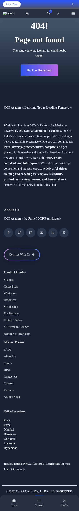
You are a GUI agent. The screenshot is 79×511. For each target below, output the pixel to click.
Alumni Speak (12, 396)
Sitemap (9, 279)
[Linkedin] (53, 232)
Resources (10, 300)
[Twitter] (19, 232)
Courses (9, 383)
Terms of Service (11, 469)
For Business (12, 313)
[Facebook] (8, 232)
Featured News (13, 320)
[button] (59, 13)
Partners (9, 390)
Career (8, 363)
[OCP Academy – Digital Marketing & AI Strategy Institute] (13, 13)
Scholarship (11, 306)
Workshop (10, 293)
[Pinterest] (64, 232)
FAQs (7, 349)
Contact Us (10, 376)
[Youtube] (41, 232)
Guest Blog (11, 286)
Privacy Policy (60, 463)
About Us (10, 356)
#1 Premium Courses (16, 327)
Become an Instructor (17, 333)
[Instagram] (30, 232)
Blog (7, 369)
